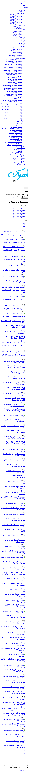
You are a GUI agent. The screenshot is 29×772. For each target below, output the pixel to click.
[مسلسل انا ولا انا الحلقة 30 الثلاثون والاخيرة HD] (13, 427)
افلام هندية (22, 40)
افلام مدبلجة (22, 44)
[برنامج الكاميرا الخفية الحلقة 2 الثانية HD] (13, 342)
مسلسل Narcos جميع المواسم (14, 83)
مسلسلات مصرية (17, 49)
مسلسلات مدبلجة (20, 157)
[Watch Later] (21, 230)
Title (24, 227)
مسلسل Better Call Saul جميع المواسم (12, 101)
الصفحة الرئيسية (20, 2)
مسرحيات (22, 155)
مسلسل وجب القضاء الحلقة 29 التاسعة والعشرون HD (15, 681)
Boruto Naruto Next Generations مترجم (11, 128)
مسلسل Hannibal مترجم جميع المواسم (11, 103)
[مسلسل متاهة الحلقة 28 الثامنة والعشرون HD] (13, 731)
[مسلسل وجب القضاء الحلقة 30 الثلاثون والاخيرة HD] (13, 515)
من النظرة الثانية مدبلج (16, 154)
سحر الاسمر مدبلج (17, 152)
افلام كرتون (22, 41)
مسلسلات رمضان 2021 (15, 23)
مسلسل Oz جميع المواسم (15, 82)
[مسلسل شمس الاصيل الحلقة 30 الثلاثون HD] (13, 526)
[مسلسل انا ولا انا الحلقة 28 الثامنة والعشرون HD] (13, 742)
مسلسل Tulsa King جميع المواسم (13, 62)
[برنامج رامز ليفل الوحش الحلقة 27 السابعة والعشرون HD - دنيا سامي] (13, 710)
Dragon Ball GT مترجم (16, 130)
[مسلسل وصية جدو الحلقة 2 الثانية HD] (14, 231)
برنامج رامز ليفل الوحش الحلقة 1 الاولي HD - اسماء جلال (14, 337)
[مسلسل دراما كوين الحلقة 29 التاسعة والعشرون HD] (13, 666)
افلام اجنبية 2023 (17, 35)
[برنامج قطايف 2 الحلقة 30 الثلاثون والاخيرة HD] (13, 483)
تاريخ (24, 223)
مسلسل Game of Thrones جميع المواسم (11, 89)
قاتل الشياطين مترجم (16, 137)
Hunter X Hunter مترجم (15, 136)
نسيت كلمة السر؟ (17, 197)
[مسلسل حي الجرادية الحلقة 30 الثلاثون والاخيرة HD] (13, 656)
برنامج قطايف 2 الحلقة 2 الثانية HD (14, 309)
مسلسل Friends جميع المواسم (14, 94)
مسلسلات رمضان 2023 (15, 20)
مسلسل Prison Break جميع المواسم (12, 80)
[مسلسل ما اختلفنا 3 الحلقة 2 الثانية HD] (14, 247)
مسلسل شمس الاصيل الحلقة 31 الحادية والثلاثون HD (15, 377)
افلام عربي (22, 25)
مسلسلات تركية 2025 (19, 163)
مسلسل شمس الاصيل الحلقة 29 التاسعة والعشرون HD (15, 692)
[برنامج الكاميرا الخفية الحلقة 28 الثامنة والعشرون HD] (13, 623)
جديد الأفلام (22, 12)
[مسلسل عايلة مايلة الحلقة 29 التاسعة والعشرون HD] (13, 721)
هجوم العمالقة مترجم (16, 140)
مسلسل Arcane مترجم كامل (14, 145)
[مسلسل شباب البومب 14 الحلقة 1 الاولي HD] (13, 277)
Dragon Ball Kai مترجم (16, 131)
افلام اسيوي (22, 43)
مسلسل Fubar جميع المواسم (14, 91)
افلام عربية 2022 (17, 26)
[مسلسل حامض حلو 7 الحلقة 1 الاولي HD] (13, 296)
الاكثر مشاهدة (21, 10)
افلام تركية (22, 38)
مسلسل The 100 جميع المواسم (13, 71)
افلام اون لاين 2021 (20, 37)
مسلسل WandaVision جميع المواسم (12, 59)
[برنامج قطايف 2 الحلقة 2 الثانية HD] (15, 305)
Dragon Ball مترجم (17, 134)
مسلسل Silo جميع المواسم (15, 79)
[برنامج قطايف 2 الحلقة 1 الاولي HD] (15, 313)
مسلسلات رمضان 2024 (15, 19)
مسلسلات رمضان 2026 (15, 15)
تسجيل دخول (25, 197)
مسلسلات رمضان (20, 13)
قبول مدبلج (19, 151)
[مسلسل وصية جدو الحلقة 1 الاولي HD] (14, 239)
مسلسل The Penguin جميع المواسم (12, 70)
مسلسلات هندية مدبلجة (19, 160)
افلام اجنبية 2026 (17, 31)
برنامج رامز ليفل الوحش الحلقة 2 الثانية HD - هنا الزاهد (14, 326)
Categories (25, 7)
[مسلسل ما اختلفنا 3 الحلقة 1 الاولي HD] (14, 256)
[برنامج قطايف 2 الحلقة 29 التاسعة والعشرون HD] (13, 472)
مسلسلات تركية (21, 53)
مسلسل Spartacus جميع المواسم (13, 77)
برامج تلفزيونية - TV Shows (18, 158)
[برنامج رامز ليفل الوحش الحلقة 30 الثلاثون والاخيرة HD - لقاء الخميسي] (13, 406)
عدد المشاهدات (21, 224)
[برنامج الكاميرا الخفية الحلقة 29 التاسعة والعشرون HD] (13, 384)
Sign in (23, 5)
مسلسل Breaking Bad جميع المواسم (12, 100)
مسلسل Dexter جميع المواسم (14, 98)
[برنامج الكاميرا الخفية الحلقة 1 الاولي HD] (13, 352)
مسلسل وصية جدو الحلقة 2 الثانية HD (13, 235)
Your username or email (22, 194)
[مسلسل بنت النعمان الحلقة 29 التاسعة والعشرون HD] (13, 634)
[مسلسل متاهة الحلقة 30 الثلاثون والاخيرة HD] (13, 416)
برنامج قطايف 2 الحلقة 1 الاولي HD (14, 316)
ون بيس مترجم (18, 122)
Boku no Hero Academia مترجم (13, 142)
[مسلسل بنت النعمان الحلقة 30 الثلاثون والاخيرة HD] (13, 504)
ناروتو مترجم (18, 125)
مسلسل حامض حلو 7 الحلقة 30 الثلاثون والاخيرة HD (15, 465)
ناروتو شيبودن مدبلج (16, 143)
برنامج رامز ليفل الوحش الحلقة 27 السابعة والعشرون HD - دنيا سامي (14, 714)
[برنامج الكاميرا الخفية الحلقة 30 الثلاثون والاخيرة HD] (13, 395)
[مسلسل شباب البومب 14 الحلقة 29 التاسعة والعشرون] (13, 558)
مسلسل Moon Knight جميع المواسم (12, 85)
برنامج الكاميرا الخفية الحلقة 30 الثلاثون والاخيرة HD (15, 399)
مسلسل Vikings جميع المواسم (14, 61)
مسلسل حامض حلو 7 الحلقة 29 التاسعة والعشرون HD (15, 616)
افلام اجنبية (22, 29)
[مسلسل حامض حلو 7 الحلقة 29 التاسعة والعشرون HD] (13, 612)
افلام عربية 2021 (17, 28)
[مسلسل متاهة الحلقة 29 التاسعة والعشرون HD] (13, 591)
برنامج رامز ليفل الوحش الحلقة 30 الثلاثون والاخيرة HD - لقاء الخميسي (13, 410)
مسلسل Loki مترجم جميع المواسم (12, 104)
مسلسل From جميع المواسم (14, 92)
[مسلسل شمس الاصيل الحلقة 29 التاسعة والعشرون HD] (13, 688)
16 (24, 760)
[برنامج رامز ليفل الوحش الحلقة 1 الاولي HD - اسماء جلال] (13, 333)
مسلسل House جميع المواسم (14, 86)
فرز (24, 220)
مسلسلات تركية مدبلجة (15, 56)
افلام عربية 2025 (20, 164)
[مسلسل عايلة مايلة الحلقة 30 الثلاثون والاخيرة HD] (13, 580)
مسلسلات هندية (21, 148)
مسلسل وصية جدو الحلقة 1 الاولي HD (13, 242)
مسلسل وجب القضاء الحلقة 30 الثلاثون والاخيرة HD (15, 519)
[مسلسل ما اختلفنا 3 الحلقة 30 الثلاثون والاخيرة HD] (13, 494)
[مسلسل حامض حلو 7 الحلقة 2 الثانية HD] (13, 287)
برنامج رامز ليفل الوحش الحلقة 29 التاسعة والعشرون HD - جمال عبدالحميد (14, 443)
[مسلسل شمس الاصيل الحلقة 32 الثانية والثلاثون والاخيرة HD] (13, 362)
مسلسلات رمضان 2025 (15, 16)
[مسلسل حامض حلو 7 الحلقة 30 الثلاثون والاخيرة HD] (13, 461)
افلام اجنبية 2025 (17, 32)
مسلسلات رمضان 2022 (15, 22)
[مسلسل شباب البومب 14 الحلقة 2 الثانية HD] (13, 267)
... (24, 758)
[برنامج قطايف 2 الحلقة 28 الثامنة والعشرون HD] (13, 537)
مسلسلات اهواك (20, 46)
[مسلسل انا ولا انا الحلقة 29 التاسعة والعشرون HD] (13, 602)
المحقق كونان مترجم (16, 124)
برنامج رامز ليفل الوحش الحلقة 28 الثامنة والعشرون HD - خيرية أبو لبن (13, 573)
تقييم (23, 226)
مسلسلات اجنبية (20, 58)
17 (24, 761)
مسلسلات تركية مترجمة (15, 55)
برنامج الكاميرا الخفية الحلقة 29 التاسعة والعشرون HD (15, 388)
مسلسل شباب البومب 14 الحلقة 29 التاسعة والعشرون (14, 562)
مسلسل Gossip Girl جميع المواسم (13, 88)
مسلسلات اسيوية (20, 146)
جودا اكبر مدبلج (18, 149)
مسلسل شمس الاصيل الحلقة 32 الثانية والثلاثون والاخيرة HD (15, 366)
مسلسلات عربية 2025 (19, 161)
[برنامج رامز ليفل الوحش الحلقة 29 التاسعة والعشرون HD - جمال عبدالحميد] (13, 438)
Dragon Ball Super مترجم (15, 133)
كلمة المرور (25, 196)
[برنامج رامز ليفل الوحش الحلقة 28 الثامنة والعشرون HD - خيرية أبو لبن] (13, 569)
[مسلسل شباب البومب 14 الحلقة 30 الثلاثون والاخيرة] (13, 450)
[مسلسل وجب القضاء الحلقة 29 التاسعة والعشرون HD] (13, 677)
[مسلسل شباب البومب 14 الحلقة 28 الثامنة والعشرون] (13, 699)
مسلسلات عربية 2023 (16, 50)
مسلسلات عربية (17, 47)
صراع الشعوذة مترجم (16, 139)
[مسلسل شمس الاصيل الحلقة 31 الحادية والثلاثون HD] (13, 373)
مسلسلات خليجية (17, 52)
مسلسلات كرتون (20, 121)
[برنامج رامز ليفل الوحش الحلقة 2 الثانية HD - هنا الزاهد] (13, 322)
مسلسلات (22, 3)
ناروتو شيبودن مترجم (16, 127)
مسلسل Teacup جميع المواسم (14, 73)
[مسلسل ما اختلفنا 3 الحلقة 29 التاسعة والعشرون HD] (13, 645)
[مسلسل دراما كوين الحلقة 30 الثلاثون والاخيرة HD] (13, 548)
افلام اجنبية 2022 (17, 34)
